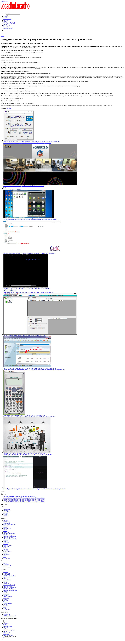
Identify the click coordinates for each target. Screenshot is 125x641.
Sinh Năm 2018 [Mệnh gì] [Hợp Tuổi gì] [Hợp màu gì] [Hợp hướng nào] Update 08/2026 (23, 499)
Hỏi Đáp (5, 531)
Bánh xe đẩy (7, 614)
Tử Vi (4, 555)
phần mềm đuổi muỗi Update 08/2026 (12, 189)
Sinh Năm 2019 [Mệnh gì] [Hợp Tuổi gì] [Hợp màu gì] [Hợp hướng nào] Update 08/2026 (23, 500)
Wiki (4, 557)
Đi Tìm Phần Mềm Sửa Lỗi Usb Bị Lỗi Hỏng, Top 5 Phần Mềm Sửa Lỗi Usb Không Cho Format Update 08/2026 (29, 368)
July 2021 (5, 513)
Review (5, 21)
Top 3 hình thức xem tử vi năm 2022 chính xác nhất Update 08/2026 (19, 496)
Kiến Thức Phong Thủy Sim (10, 538)
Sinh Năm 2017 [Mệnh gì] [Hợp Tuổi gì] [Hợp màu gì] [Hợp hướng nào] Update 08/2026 (23, 498)
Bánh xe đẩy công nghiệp (10, 615)
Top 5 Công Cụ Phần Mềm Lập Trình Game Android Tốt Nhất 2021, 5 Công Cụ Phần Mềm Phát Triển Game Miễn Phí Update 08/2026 (34, 489)
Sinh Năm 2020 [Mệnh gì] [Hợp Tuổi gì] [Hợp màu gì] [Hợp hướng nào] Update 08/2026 (23, 501)
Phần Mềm (2, 36)
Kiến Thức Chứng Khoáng (9, 536)
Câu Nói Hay (6, 25)
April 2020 (5, 515)
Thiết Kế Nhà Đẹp (7, 551)
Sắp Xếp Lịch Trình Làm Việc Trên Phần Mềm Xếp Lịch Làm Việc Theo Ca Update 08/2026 (24, 335)
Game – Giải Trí (7, 528)
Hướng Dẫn (6, 532)
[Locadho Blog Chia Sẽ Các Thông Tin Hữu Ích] (15, 8)
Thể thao (5, 550)
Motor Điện (6, 542)
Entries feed (6, 564)
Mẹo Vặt (5, 541)
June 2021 (5, 514)
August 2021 (6, 511)
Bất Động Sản (6, 523)
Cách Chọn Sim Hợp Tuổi (9, 524)
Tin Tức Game (6, 554)
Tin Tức (5, 17)
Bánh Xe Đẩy (6, 522)
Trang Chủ (5, 16)
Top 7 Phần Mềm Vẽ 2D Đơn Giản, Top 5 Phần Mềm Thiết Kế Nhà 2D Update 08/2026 (23, 186)
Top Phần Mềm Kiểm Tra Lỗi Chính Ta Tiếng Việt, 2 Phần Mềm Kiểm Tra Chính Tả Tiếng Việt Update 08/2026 (29, 416)
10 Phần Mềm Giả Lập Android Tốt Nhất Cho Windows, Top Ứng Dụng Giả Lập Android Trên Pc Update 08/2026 (29, 219)
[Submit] (7, 15)
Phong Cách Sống (7, 545)
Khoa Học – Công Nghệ (9, 23)
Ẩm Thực (5, 20)
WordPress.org (6, 567)
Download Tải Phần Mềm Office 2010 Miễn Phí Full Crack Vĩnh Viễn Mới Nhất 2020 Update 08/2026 (27, 143)
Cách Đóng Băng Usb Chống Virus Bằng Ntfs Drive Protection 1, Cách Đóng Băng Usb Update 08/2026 (27, 454)
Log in (5, 563)
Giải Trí (5, 24)
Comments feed (7, 565)
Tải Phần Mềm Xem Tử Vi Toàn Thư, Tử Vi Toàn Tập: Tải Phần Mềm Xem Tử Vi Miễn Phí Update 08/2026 (28, 292)
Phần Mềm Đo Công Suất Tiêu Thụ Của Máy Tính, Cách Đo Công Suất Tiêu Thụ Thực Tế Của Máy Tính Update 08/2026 (31, 141)
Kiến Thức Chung (7, 19)
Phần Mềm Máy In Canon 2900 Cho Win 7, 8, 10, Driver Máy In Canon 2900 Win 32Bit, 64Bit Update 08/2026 (29, 253)
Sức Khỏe (5, 549)
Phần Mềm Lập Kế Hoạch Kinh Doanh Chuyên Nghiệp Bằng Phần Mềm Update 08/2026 (24, 453)
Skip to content (4, 1)
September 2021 (7, 510)
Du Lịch (5, 527)
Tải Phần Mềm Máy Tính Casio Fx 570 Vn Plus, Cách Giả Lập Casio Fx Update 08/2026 (24, 415)
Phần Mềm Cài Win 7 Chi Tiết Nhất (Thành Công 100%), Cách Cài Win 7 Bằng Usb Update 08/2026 (26, 288)
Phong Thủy (6, 26)
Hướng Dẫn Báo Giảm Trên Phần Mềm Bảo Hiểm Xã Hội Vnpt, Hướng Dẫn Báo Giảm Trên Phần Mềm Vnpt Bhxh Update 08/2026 (34, 369)
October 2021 (6, 509)
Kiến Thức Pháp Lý (8, 28)
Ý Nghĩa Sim (6, 558)
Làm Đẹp (5, 540)
